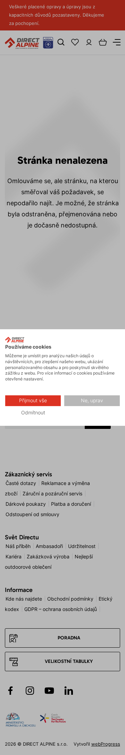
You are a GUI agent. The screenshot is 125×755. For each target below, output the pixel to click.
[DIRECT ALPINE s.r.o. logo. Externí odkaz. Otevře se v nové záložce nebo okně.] (14, 340)
